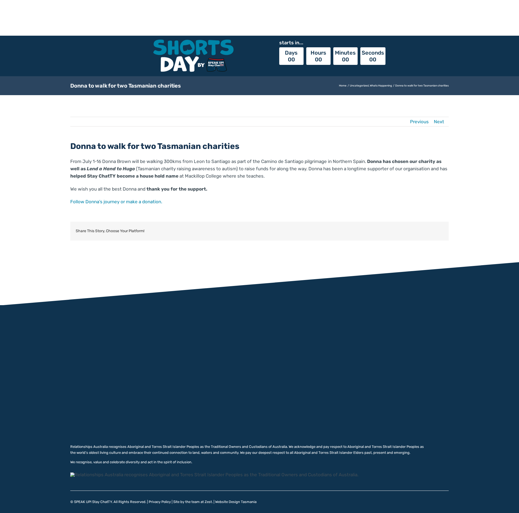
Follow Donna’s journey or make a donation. (116, 201)
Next (439, 121)
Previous (419, 121)
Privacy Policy (160, 502)
